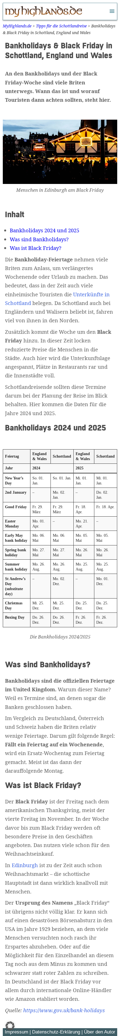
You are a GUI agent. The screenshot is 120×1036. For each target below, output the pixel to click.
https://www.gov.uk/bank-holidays (64, 1010)
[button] (10, 1026)
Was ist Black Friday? (35, 247)
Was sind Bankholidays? (39, 239)
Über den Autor (99, 1032)
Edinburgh (25, 865)
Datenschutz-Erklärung (56, 1032)
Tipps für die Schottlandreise (61, 26)
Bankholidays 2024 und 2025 (44, 230)
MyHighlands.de (17, 26)
